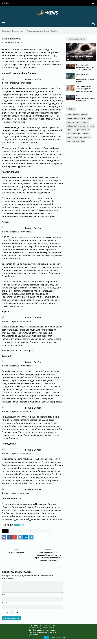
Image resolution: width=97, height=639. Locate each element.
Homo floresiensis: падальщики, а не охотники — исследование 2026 (85, 67)
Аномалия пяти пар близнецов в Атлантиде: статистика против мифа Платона (85, 78)
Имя (4, 594)
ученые (69, 118)
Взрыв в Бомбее (16, 552)
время (13, 531)
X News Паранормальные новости (48, 12)
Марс (69, 141)
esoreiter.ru (19, 524)
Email (4, 603)
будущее (76, 141)
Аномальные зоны (34, 31)
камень (69, 137)
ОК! (46, 637)
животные (76, 133)
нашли (39, 531)
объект (90, 118)
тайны (69, 133)
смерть (77, 130)
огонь (47, 531)
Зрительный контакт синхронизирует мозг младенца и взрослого (84, 88)
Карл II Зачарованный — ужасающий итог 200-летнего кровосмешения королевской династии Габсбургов (48, 556)
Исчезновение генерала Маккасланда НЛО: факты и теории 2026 (85, 98)
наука (76, 137)
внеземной (86, 130)
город (21, 531)
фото (92, 126)
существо (70, 122)
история (84, 114)
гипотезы (85, 133)
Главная (5, 31)
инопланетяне (83, 126)
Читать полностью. (59, 637)
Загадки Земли (18, 31)
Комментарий (7, 579)
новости (85, 122)
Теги (5, 531)
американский (85, 137)
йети (83, 141)
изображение (71, 126)
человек (76, 114)
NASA (83, 118)
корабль (30, 531)
